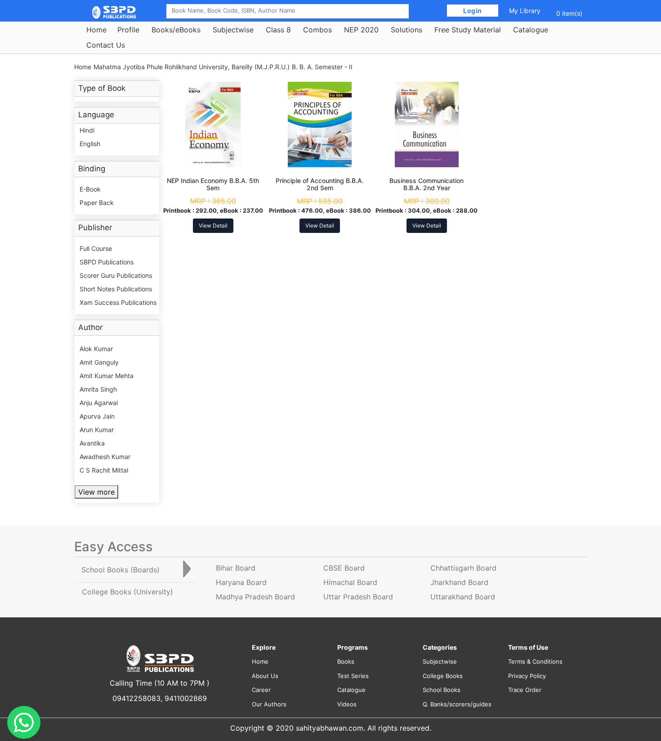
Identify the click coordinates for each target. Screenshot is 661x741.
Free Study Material (467, 30)
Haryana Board (241, 582)
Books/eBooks (176, 30)
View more (96, 491)
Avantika (92, 443)
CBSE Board (344, 567)
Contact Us (105, 45)
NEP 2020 (361, 30)
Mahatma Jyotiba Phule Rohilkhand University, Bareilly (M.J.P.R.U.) (192, 67)
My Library (524, 10)
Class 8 (278, 30)
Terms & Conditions (535, 661)
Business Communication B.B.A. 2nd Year (426, 184)
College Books (443, 675)
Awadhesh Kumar (105, 456)
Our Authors (269, 704)
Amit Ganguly (99, 362)
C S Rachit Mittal (104, 470)
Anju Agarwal (99, 402)
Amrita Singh (98, 389)
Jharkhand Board (459, 582)
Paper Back (97, 202)
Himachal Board (350, 582)
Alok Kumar (96, 349)
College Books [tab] (127, 591)
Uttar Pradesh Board (358, 596)
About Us (265, 675)
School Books (441, 689)
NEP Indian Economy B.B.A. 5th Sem (213, 184)
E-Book (90, 189)
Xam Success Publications (118, 302)
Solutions (406, 30)
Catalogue (530, 30)
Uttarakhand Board (462, 596)
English (90, 143)
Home (96, 30)
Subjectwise (233, 30)
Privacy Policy (527, 675)
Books (345, 661)
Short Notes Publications (116, 289)
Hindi (87, 130)
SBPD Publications (107, 262)
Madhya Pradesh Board (255, 596)
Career (261, 689)
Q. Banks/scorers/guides (457, 704)
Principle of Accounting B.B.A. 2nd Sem (320, 184)
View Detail (213, 225)
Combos (317, 30)
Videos (347, 704)
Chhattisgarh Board (463, 567)
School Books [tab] (120, 569)
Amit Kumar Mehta (107, 375)
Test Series (353, 675)
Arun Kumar (97, 429)
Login (473, 10)
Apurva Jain (97, 416)
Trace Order (524, 689)
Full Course (96, 248)
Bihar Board (235, 567)
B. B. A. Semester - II (322, 67)
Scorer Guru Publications (116, 275)
